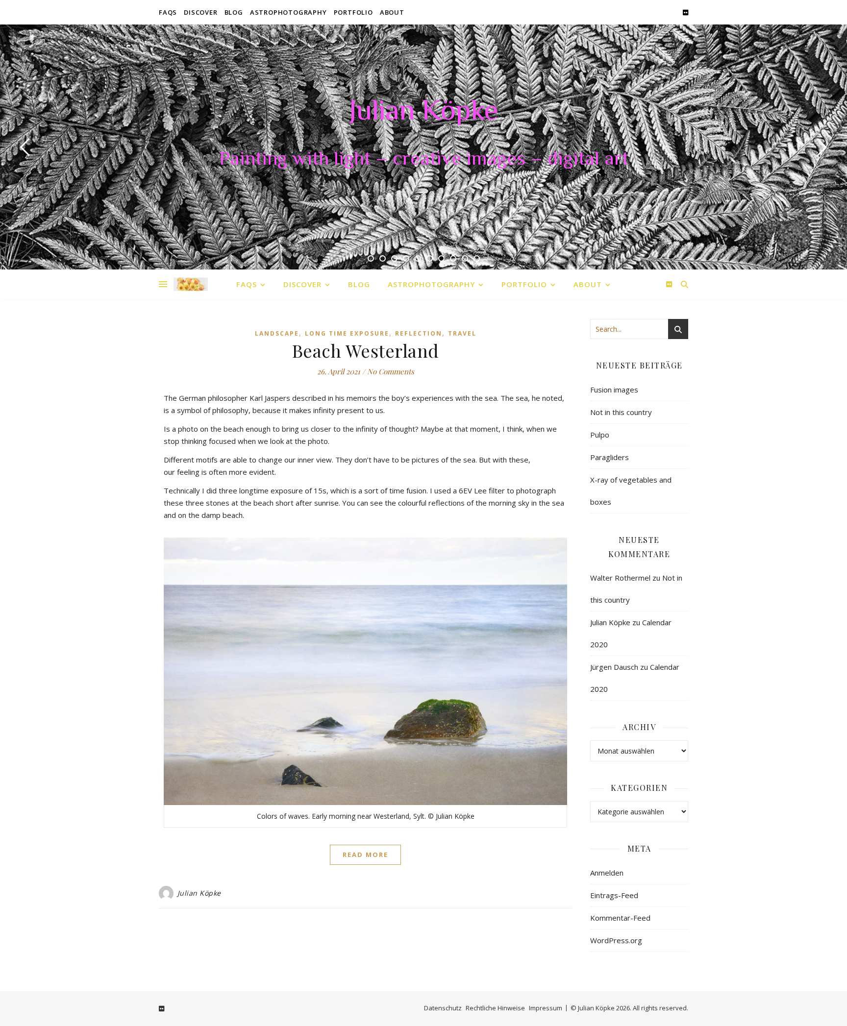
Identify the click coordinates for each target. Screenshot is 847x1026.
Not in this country (621, 412)
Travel (462, 333)
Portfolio (353, 12)
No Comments (390, 371)
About (392, 12)
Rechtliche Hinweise (495, 1007)
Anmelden (606, 873)
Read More (365, 854)
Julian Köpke (423, 113)
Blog (233, 12)
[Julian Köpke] (191, 284)
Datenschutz (443, 1007)
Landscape (277, 333)
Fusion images (614, 389)
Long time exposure (347, 333)
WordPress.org (616, 940)
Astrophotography (288, 12)
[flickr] (685, 12)
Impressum (545, 1007)
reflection (418, 333)
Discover (200, 12)
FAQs (168, 12)
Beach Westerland (365, 350)
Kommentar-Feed (620, 918)
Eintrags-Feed (614, 895)
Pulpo (599, 435)
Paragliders (609, 457)
